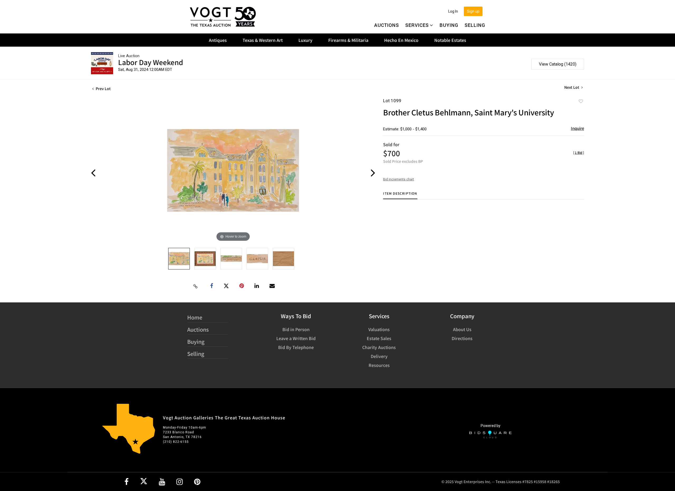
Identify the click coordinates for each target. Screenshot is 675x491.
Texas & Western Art (263, 40)
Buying (449, 25)
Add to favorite (581, 101)
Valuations (379, 329)
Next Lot (572, 87)
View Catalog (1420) (557, 64)
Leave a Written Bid (296, 338)
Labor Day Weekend (150, 62)
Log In (453, 11)
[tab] (400, 195)
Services (417, 25)
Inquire (577, 128)
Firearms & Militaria (348, 40)
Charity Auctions (379, 347)
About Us (462, 329)
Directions (462, 338)
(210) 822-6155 (176, 442)
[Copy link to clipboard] (195, 286)
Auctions (386, 25)
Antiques (218, 40)
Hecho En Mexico (401, 40)
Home (194, 317)
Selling (475, 25)
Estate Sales (379, 338)
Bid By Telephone (296, 347)
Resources (379, 365)
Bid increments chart (398, 179)
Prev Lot (103, 88)
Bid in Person (296, 329)
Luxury (305, 40)
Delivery (379, 356)
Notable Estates (450, 40)
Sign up (473, 11)
